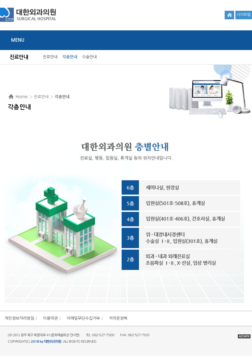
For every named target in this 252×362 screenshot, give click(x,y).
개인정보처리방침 (19, 318)
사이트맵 (243, 15)
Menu (17, 40)
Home (21, 96)
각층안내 (69, 57)
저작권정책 (118, 318)
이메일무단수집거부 (83, 318)
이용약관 (50, 318)
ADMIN (244, 336)
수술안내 (89, 57)
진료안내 (50, 57)
